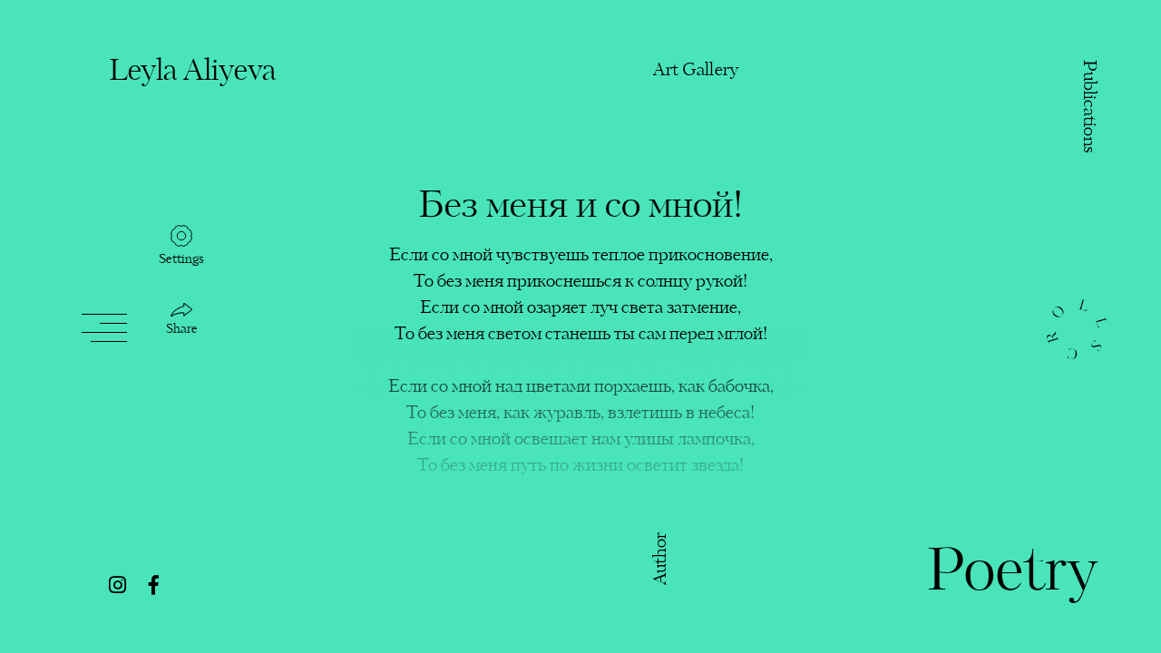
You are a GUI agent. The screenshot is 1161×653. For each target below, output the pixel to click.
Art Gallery (695, 70)
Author (661, 558)
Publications (1088, 107)
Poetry (1012, 574)
